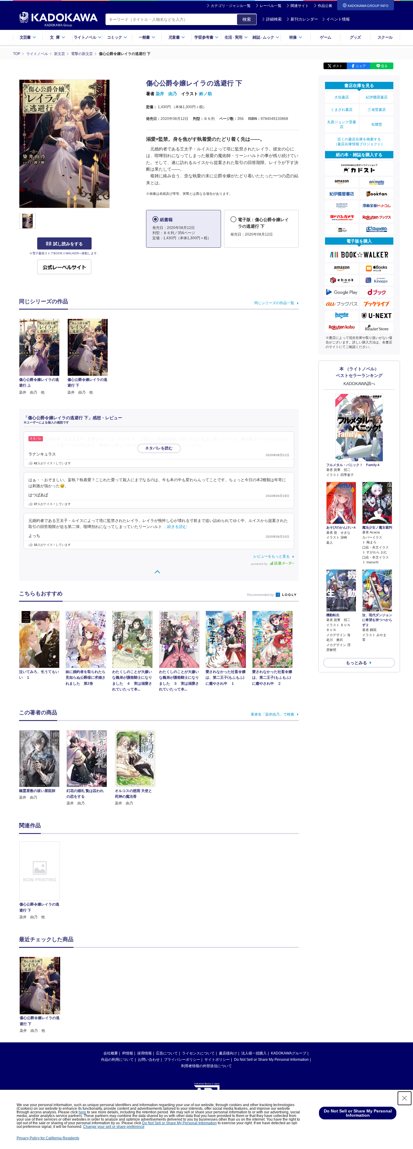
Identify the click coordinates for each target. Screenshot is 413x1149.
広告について (167, 1053)
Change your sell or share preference (114, 1126)
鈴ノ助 (205, 93)
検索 (246, 19)
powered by (259, 563)
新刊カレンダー (304, 19)
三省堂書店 (377, 110)
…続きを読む (191, 445)
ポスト (338, 66)
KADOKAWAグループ (288, 1053)
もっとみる (356, 662)
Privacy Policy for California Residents (48, 1138)
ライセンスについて (198, 1053)
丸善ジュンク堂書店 (341, 124)
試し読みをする (68, 243)
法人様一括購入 (254, 1053)
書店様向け (228, 1053)
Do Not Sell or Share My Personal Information (271, 1059)
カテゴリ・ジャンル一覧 (231, 6)
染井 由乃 (166, 93)
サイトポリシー (217, 1059)
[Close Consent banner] (404, 1098)
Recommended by (261, 595)
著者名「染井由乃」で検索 (272, 714)
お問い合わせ (149, 1059)
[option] (43, 881)
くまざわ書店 (342, 110)
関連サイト (300, 6)
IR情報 (127, 1053)
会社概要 (110, 1053)
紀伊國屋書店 (377, 97)
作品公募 (325, 6)
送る (384, 66)
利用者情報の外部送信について (206, 1066)
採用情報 (144, 1053)
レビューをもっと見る (271, 556)
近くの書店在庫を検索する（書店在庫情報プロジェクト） (359, 141)
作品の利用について (117, 1059)
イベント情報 (338, 19)
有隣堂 (376, 124)
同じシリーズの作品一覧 (274, 303)
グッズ (355, 37)
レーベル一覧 (270, 6)
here (82, 1112)
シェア (361, 66)
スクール (385, 37)
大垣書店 (341, 97)
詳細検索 (274, 19)
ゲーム (325, 37)
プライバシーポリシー (182, 1059)
